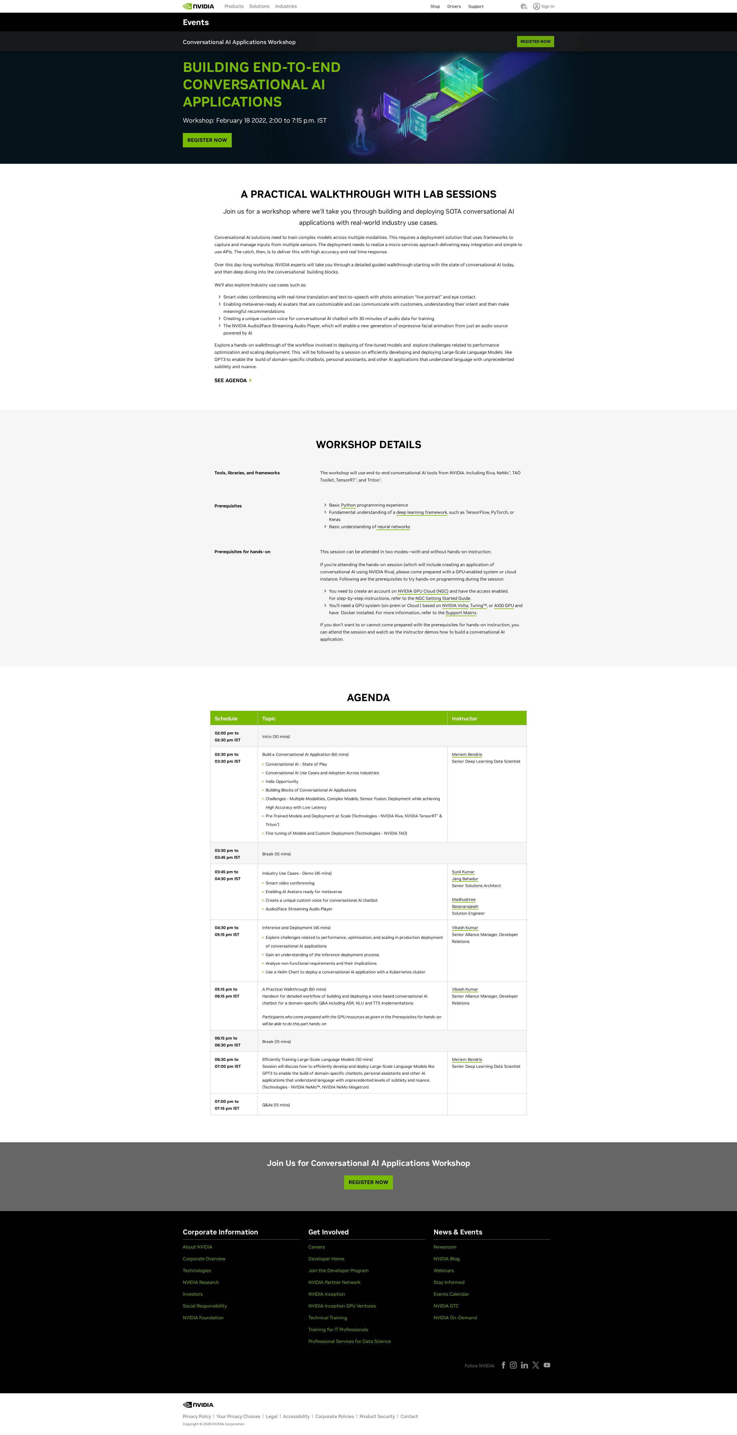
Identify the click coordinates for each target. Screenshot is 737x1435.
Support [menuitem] (476, 6)
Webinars (444, 1270)
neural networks (393, 526)
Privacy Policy (197, 1416)
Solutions (259, 6)
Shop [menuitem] (435, 6)
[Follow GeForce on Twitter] (535, 1365)
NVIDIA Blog (447, 1258)
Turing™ (478, 605)
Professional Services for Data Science (349, 1341)
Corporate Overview (204, 1258)
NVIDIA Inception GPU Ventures (342, 1306)
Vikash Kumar (465, 927)
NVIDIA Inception (326, 1294)
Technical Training (327, 1317)
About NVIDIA (197, 1247)
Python (348, 505)
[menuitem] (234, 6)
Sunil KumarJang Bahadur (465, 875)
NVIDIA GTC (446, 1306)
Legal (272, 1416)
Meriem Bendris (467, 754)
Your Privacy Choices (238, 1416)
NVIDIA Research (201, 1282)
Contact (409, 1416)
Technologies (197, 1270)
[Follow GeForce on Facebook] (503, 1365)
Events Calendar (451, 1294)
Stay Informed (449, 1282)
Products (234, 6)
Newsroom (445, 1247)
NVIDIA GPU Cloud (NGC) (423, 591)
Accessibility (296, 1416)
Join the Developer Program (338, 1270)
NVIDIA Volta (455, 605)
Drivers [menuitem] (454, 6)
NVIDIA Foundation (203, 1317)
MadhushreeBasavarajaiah (465, 903)
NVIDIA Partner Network (334, 1282)
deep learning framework (421, 512)
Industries (286, 6)
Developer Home (326, 1258)
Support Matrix (461, 612)
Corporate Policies (334, 1416)
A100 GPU (504, 605)
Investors (193, 1294)
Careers (316, 1247)
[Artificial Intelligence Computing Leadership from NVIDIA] (198, 6)
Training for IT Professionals (338, 1329)
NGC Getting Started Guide (442, 598)
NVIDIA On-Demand (455, 1317)
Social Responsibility (205, 1306)
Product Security (377, 1416)
